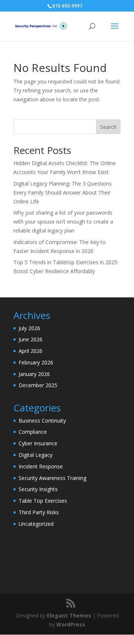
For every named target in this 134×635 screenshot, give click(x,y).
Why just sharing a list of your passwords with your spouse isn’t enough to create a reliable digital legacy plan (63, 221)
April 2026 (30, 350)
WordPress (70, 624)
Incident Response (41, 466)
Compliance (33, 431)
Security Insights (38, 489)
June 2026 (30, 339)
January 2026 (34, 373)
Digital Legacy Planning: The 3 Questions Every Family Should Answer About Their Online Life (62, 192)
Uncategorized (36, 523)
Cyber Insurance (38, 443)
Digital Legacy (35, 454)
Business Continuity (42, 420)
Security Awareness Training (52, 477)
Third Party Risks (39, 512)
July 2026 (29, 328)
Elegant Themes (69, 615)
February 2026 (36, 362)
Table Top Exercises (43, 500)
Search (108, 126)
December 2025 (38, 385)
